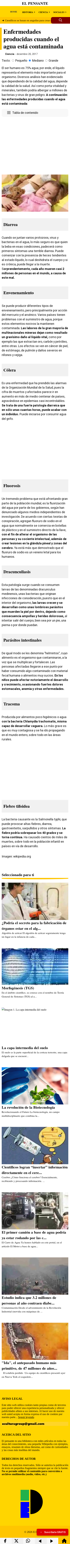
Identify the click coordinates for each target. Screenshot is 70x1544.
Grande (53, 60)
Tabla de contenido (25, 112)
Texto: (6, 60)
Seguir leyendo (26, 1417)
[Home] (64, 1542)
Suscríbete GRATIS (55, 1532)
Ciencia (9, 54)
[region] (35, 145)
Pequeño (21, 60)
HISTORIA (27, 12)
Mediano (38, 60)
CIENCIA (43, 12)
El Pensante (35, 3)
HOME (13, 11)
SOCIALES (58, 12)
